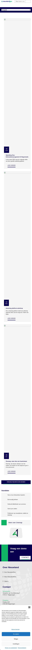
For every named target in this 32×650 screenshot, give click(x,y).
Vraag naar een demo (16, 482)
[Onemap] (16, 533)
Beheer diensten (16, 629)
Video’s (6, 581)
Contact (25, 557)
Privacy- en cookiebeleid (11, 647)
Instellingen (16, 644)
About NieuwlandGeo (10, 576)
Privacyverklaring (22, 647)
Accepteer (16, 634)
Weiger (16, 639)
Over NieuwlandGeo (10, 572)
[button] (29, 607)
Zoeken (28, 1)
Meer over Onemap (15, 522)
